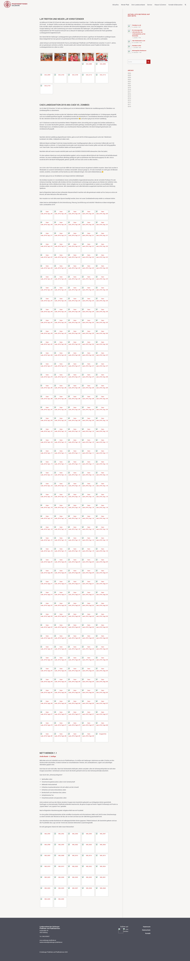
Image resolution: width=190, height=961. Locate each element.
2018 (129, 90)
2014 (129, 98)
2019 (129, 88)
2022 (129, 81)
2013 (129, 100)
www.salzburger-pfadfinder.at (48, 940)
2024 (129, 77)
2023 (129, 79)
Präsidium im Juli (136, 25)
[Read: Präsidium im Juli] (129, 26)
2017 (129, 92)
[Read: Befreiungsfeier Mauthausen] (129, 51)
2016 (129, 94)
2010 (129, 106)
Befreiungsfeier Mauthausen (139, 50)
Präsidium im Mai (136, 45)
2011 (129, 104)
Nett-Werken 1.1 (48, 753)
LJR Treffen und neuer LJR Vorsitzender (62, 19)
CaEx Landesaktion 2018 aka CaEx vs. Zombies (64, 104)
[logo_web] (15, 4)
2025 (129, 75)
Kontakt (147, 933)
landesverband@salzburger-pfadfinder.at (51, 942)
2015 (129, 96)
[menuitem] (114, 4)
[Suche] (184, 6)
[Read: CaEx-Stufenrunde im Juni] (129, 42)
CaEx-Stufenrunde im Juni (138, 40)
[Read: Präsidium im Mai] (129, 46)
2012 (129, 102)
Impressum (146, 927)
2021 (129, 83)
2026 (129, 73)
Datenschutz (146, 930)
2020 (129, 86)
